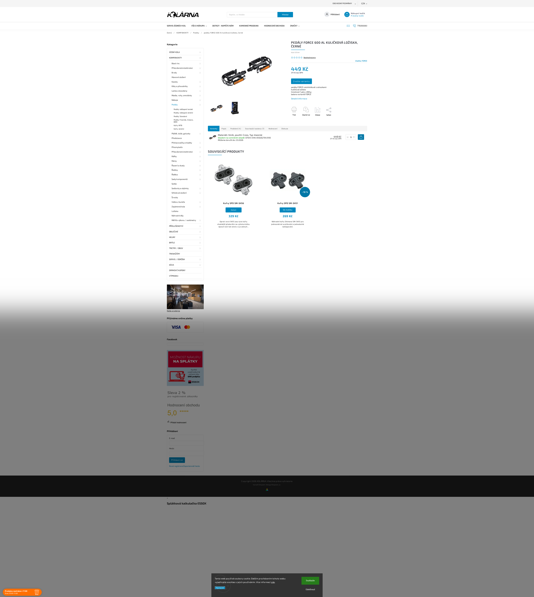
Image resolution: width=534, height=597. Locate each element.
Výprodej (173, 276)
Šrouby (175, 197)
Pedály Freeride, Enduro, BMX (183, 121)
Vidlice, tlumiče (178, 202)
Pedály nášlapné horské (183, 109)
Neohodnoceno (310, 57)
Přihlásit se (177, 460)
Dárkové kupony (177, 270)
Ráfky (174, 156)
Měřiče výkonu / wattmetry (184, 220)
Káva (171, 265)
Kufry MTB (178, 125)
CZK (363, 4)
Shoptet (262, 485)
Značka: (361, 61)
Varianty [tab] (213, 128)
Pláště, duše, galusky (181, 133)
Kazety (175, 82)
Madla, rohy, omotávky (182, 95)
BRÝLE (172, 242)
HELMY (172, 237)
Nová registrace (176, 466)
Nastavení (220, 588)
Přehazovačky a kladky (182, 142)
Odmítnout (310, 589)
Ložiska (175, 211)
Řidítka (175, 174)
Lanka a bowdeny (179, 91)
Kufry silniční (179, 129)
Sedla (174, 184)
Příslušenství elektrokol (182, 68)
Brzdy (174, 72)
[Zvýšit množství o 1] (354, 137)
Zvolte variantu (301, 81)
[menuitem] (178, 25)
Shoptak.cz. (276, 485)
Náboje (175, 100)
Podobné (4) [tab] (235, 128)
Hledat (285, 14)
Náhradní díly (177, 215)
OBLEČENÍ (173, 231)
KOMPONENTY (175, 57)
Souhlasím (310, 580)
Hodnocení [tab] (273, 128)
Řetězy (175, 170)
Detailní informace (299, 98)
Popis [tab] (224, 128)
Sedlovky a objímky (180, 188)
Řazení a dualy (178, 165)
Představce (177, 138)
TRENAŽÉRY (174, 254)
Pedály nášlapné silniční (183, 113)
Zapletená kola (178, 206)
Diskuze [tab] (284, 128)
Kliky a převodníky (180, 86)
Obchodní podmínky (342, 3)
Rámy (174, 161)
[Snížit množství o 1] (347, 137)
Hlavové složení (179, 77)
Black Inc (176, 63)
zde (273, 582)
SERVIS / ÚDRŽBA (177, 259)
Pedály (175, 104)
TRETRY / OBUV (176, 248)
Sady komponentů (180, 179)
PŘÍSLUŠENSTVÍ (176, 226)
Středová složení (179, 193)
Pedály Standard (180, 116)
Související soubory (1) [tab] (254, 128)
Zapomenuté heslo (191, 466)
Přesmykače (177, 147)
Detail (233, 210)
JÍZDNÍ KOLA (174, 52)
